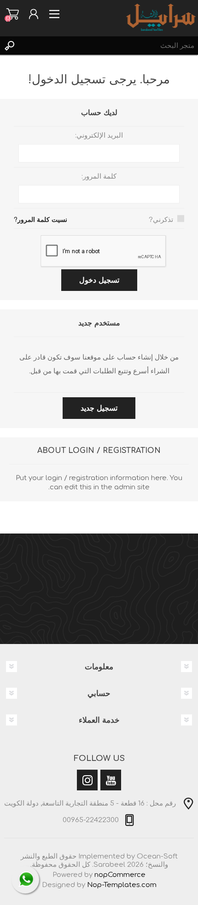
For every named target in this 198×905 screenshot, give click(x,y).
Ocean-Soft (157, 856)
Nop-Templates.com (122, 885)
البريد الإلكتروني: (99, 135)
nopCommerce (120, 875)
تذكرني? (161, 220)
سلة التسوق (12, 14)
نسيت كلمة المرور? (40, 219)
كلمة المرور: (99, 176)
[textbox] (108, 45)
